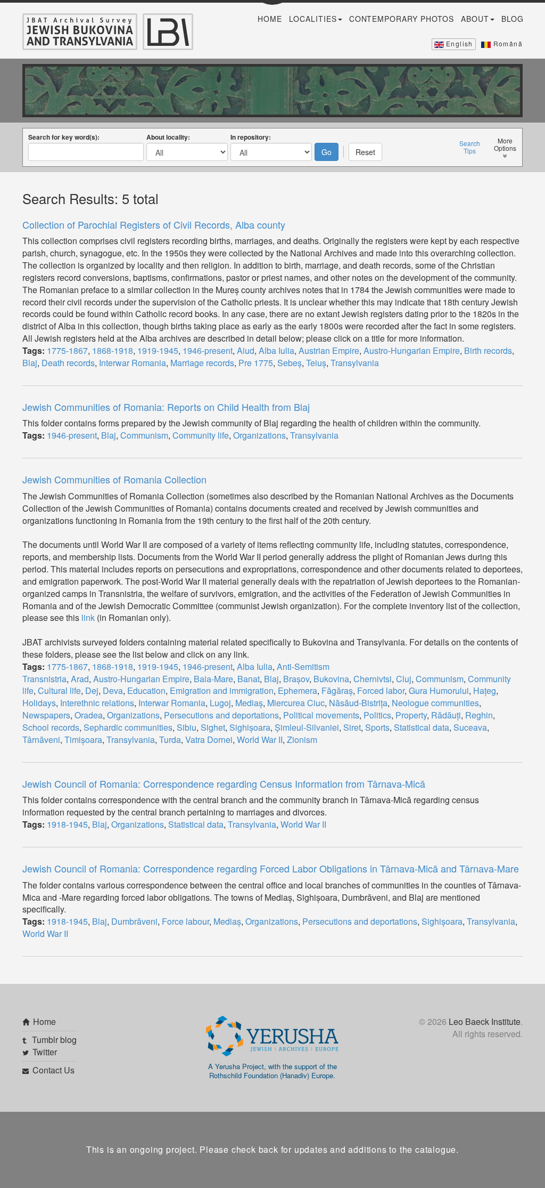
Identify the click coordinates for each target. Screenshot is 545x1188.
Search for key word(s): (64, 137)
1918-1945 (67, 824)
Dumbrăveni (134, 921)
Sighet (213, 727)
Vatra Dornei (209, 739)
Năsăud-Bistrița (358, 703)
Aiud (245, 350)
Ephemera (297, 690)
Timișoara (83, 739)
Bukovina (331, 679)
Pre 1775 (255, 363)
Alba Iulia (276, 350)
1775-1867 (67, 350)
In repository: (250, 137)
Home (270, 18)
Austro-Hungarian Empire (412, 350)
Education (146, 690)
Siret (352, 727)
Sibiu (186, 727)
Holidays (39, 703)
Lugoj (220, 703)
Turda (170, 739)
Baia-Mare (213, 679)
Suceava (470, 727)
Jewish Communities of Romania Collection (114, 479)
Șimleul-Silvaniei (307, 727)
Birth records (488, 350)
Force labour (185, 921)
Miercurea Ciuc (296, 703)
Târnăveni (41, 739)
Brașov (296, 679)
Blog (512, 18)
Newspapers (46, 715)
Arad (80, 679)
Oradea (89, 715)
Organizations (259, 435)
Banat (248, 679)
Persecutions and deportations (221, 715)
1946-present (208, 350)
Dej (91, 690)
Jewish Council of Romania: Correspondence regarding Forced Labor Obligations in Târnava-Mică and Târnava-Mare (270, 868)
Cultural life (59, 690)
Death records (68, 363)
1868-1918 (112, 350)
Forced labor (380, 690)
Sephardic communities (128, 727)
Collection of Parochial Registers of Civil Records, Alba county (153, 224)
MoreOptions (505, 144)
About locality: (168, 137)
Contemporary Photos (402, 18)
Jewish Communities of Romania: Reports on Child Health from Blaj (166, 407)
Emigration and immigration (222, 690)
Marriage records (202, 363)
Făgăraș (337, 690)
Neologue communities (435, 703)
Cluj (403, 679)
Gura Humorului (439, 690)
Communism (144, 435)
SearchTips (469, 147)
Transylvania (355, 363)
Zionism (302, 739)
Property (411, 715)
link (88, 617)
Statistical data (421, 727)
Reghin (479, 715)
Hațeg (484, 690)
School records (50, 727)
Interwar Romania (132, 363)
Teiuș (316, 363)
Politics (377, 715)
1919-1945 (157, 350)
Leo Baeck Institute (485, 1021)
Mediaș (249, 703)
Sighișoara (249, 727)
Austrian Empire (329, 350)
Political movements (321, 715)
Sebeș (289, 363)
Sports (377, 727)
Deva (113, 690)
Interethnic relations (97, 703)
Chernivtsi (372, 679)
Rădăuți (446, 715)
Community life (200, 435)
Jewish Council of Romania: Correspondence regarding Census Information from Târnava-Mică (223, 783)
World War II (260, 739)
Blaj (29, 363)
